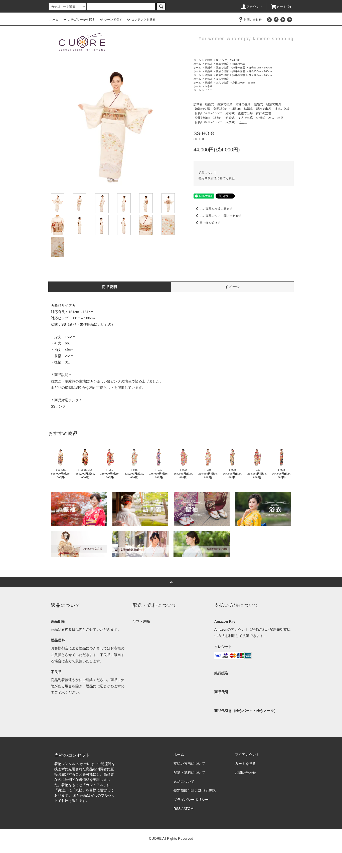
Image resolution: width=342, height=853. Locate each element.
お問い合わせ (253, 19)
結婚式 (208, 63)
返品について (208, 172)
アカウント (255, 7)
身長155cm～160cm (260, 71)
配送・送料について (189, 773)
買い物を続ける (210, 223)
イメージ (232, 287)
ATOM (189, 809)
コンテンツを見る (143, 19)
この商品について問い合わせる (221, 216)
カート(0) (284, 7)
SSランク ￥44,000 (228, 60)
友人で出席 (222, 78)
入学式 (208, 86)
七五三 (208, 90)
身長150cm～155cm (260, 67)
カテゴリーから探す (81, 19)
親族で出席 (222, 63)
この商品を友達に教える (216, 209)
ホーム (54, 19)
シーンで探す (113, 19)
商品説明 (109, 287)
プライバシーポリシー (191, 800)
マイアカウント (247, 754)
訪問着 (208, 60)
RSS (177, 809)
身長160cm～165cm (260, 75)
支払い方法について (189, 764)
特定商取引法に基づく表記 (217, 178)
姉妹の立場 (238, 63)
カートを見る (245, 764)
